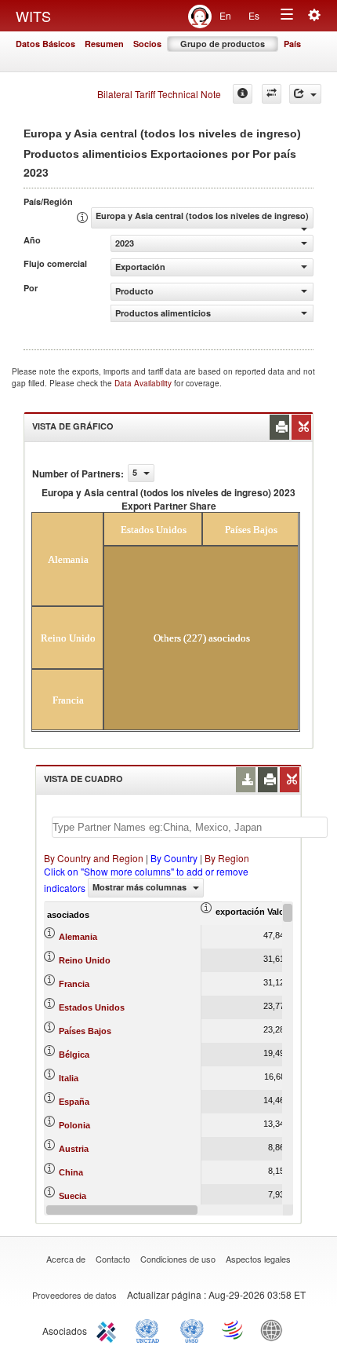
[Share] (305, 94)
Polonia (74, 1125)
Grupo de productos (222, 43)
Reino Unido (85, 960)
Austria (74, 1148)
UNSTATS (192, 1329)
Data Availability (144, 383)
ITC (109, 1329)
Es (253, 15)
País (292, 43)
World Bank (275, 1329)
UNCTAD (150, 1329)
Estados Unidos (92, 1007)
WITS (33, 15)
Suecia (72, 1196)
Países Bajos (85, 1031)
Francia (74, 984)
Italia (68, 1078)
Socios (147, 43)
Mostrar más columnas (140, 887)
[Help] (242, 94)
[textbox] (190, 827)
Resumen (104, 43)
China (71, 1172)
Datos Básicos (45, 43)
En (225, 15)
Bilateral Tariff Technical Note (159, 94)
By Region (227, 858)
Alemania (78, 936)
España (74, 1101)
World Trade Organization (233, 1329)
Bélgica (74, 1054)
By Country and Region (93, 858)
